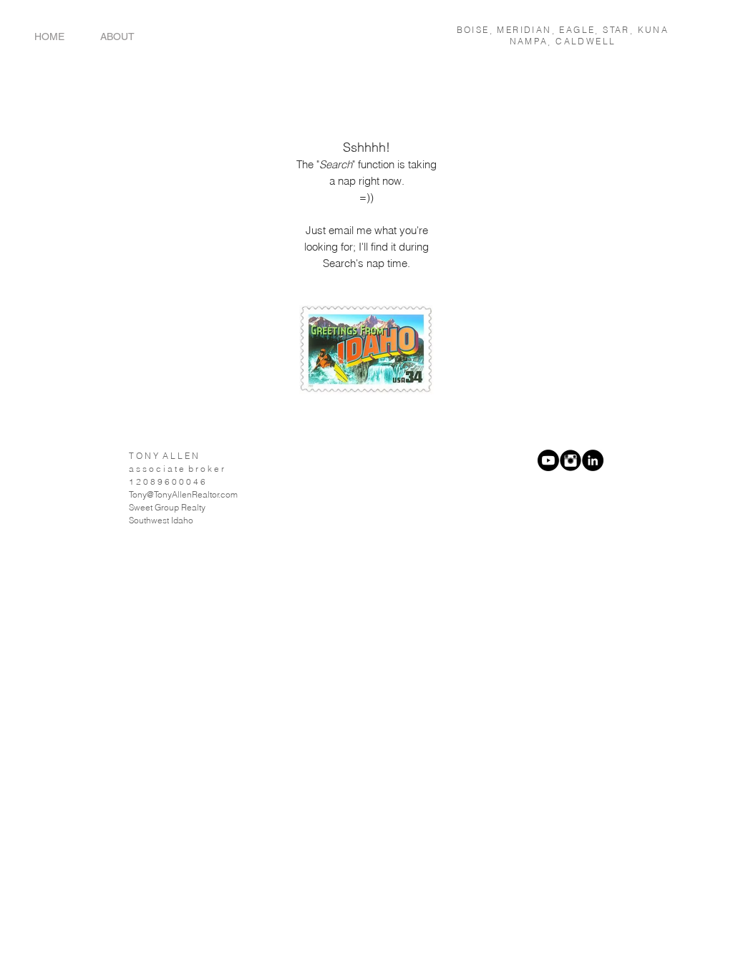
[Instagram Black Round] (570, 460)
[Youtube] (548, 460)
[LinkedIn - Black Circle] (592, 460)
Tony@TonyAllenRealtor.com (183, 494)
